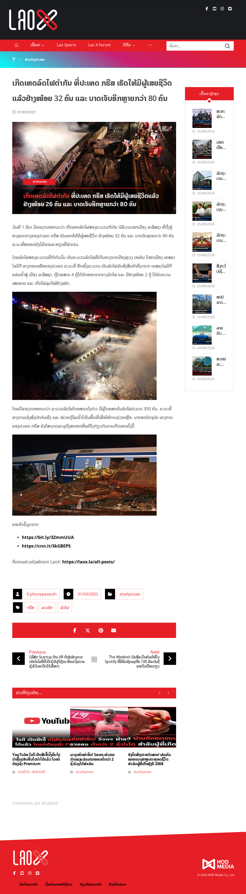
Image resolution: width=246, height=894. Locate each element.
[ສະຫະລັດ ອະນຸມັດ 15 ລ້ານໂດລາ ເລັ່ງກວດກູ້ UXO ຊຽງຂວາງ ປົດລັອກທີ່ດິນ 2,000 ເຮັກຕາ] (202, 118)
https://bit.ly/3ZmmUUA (48, 537)
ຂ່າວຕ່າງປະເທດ (130, 594)
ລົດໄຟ (64, 607)
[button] (207, 8)
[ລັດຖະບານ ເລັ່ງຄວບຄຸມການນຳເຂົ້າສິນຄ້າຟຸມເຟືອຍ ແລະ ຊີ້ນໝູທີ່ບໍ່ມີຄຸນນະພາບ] (202, 211)
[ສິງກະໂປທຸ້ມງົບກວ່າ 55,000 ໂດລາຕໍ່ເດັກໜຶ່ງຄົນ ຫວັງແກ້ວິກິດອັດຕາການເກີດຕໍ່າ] (202, 273)
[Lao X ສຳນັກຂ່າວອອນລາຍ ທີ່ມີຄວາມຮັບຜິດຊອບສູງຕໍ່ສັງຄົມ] (33, 20)
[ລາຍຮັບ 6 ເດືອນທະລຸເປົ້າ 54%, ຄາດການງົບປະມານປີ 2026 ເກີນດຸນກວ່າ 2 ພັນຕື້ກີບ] (202, 335)
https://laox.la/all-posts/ (88, 562)
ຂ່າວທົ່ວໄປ (24, 771)
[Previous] (159, 693)
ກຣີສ (30, 607)
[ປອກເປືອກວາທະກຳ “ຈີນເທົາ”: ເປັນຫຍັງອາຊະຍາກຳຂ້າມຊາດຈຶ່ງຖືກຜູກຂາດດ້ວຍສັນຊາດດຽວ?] (202, 149)
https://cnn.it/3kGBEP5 (46, 546)
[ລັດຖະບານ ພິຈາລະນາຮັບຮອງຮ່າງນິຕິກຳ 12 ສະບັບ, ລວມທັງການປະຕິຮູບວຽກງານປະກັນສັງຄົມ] (202, 242)
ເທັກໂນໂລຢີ (38, 771)
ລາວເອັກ (47, 607)
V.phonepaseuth (42, 594)
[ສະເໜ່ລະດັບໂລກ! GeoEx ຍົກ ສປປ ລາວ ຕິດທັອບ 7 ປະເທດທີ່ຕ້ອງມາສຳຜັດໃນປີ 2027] (202, 365)
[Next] (168, 693)
